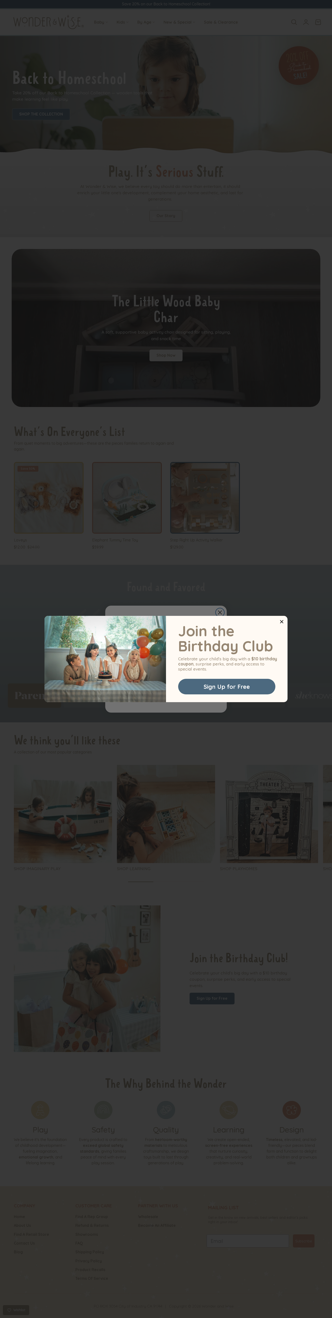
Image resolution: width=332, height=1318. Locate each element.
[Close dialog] (281, 621)
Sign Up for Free (227, 686)
